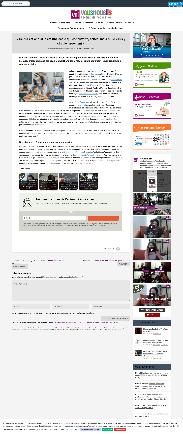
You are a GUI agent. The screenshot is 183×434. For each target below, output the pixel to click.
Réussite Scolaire (114, 23)
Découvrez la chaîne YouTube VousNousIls (155, 330)
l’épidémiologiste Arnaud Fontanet (86, 155)
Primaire (53, 23)
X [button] (180, 422)
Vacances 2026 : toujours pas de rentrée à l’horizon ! (155, 341)
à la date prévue (93, 74)
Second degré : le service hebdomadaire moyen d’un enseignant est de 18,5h (150, 386)
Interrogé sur (79, 102)
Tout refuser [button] (120, 429)
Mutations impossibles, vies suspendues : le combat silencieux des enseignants (155, 353)
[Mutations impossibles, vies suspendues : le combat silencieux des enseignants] (138, 353)
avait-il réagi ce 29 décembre (71, 152)
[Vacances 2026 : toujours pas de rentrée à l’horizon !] (138, 342)
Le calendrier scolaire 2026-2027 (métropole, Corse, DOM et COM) (151, 375)
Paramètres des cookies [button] (90, 429)
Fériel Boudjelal (62, 48)
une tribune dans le (88, 94)
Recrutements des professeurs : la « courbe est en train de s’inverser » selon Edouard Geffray (151, 396)
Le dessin (129, 23)
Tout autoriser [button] (107, 429)
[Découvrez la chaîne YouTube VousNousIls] (138, 331)
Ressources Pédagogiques (71, 28)
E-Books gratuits (97, 28)
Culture (99, 23)
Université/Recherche (83, 23)
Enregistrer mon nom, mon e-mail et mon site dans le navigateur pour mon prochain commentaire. (54, 313)
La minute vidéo (115, 28)
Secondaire (64, 23)
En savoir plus (152, 56)
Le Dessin (164, 345)
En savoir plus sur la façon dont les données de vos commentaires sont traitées (86, 322)
